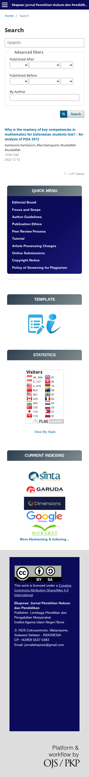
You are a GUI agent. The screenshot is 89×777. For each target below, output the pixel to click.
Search (76, 114)
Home (9, 16)
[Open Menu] (4, 5)
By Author (17, 91)
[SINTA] (44, 476)
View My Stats (45, 432)
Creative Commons (42, 590)
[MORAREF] (44, 530)
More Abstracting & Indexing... (44, 539)
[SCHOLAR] (44, 516)
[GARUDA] (44, 490)
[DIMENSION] (44, 503)
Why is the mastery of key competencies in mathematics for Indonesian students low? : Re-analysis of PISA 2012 (44, 134)
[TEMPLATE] (44, 324)
